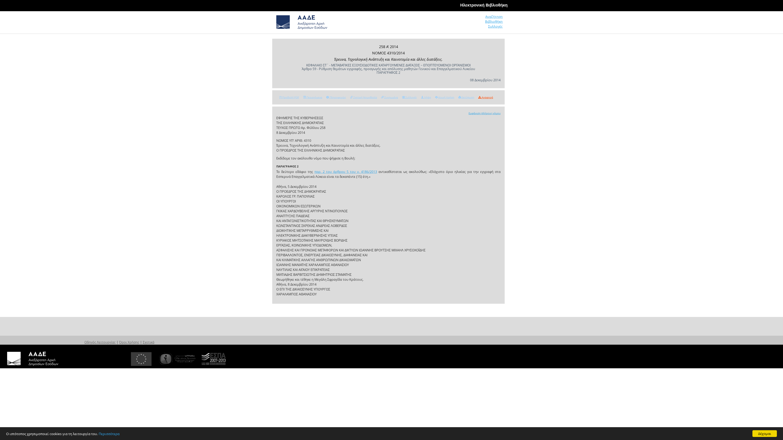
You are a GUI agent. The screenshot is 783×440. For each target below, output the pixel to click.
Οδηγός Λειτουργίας (100, 342)
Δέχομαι (764, 433)
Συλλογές (495, 26)
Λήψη (427, 97)
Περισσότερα (109, 433)
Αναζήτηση (494, 16)
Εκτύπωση (467, 97)
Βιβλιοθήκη (494, 21)
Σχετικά (148, 342)
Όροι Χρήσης (129, 342)
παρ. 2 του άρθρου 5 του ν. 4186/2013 (345, 171)
